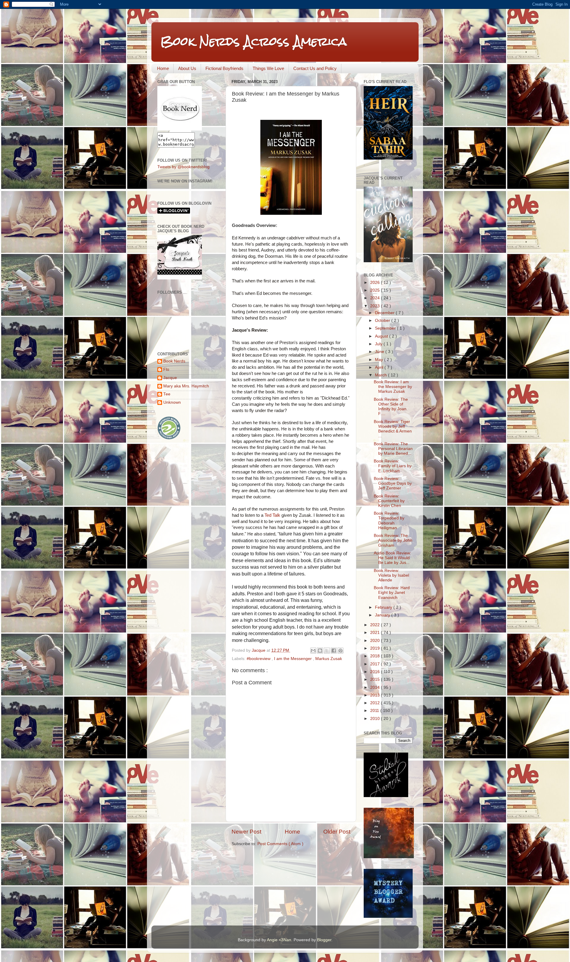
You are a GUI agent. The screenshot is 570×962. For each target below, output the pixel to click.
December (385, 313)
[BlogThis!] (320, 650)
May (379, 359)
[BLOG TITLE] (179, 129)
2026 (375, 282)
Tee (166, 394)
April (379, 367)
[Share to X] (327, 650)
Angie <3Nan (279, 940)
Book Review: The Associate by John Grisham (393, 540)
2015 (375, 679)
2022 (375, 625)
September (386, 328)
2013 (375, 695)
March (381, 375)
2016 (375, 672)
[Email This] (313, 650)
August (382, 336)
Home (163, 68)
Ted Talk (272, 515)
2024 (375, 298)
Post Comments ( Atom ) (280, 844)
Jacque (170, 378)
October (383, 320)
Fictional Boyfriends (224, 68)
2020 (375, 640)
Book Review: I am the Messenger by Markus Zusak (393, 387)
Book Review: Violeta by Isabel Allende (391, 575)
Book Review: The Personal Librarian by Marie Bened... (393, 449)
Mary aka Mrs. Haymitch (186, 386)
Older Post (336, 832)
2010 (375, 718)
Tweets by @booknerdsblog (183, 167)
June (380, 351)
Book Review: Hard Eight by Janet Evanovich (392, 593)
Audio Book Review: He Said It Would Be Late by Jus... (392, 558)
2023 (375, 306)
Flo (166, 369)
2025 (375, 290)
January (383, 615)
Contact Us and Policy (315, 68)
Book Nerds (174, 361)
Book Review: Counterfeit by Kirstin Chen (389, 501)
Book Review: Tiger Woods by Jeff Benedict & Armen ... (393, 428)
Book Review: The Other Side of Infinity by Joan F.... (391, 406)
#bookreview (259, 658)
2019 (375, 648)
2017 (375, 664)
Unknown (172, 402)
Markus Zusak (328, 658)
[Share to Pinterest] (340, 650)
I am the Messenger (293, 658)
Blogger (324, 940)
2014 (375, 687)
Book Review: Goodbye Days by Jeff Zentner (393, 483)
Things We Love (268, 68)
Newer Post (246, 832)
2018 (375, 656)
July (379, 344)
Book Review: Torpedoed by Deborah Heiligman (389, 520)
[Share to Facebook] (334, 650)
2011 (375, 710)
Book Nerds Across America (253, 41)
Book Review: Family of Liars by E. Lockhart (392, 466)
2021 (375, 632)
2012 (375, 703)
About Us (187, 68)
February (384, 607)
